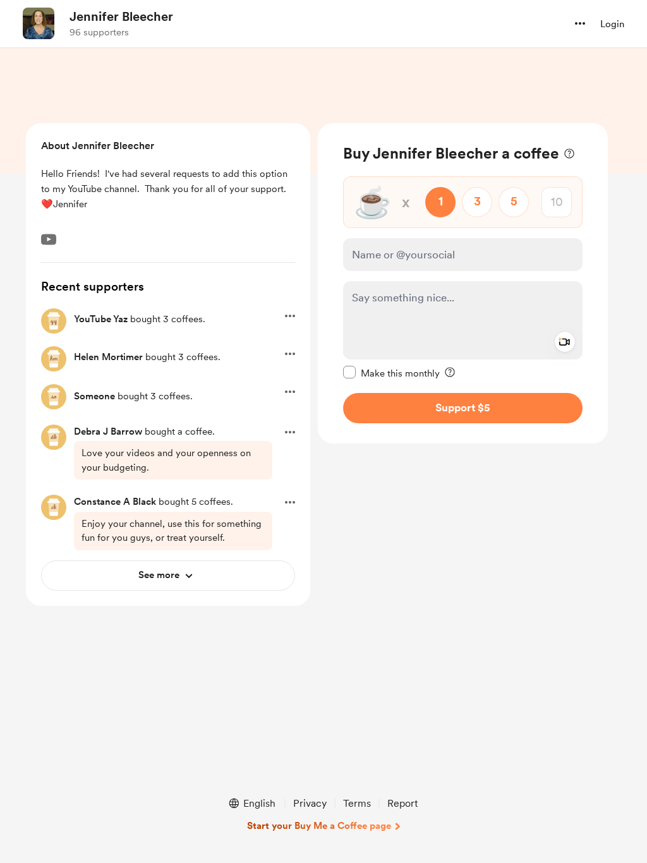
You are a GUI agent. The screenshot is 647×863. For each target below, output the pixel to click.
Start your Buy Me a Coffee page (319, 825)
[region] (463, 283)
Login (612, 24)
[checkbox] (391, 373)
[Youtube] (48, 239)
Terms (357, 803)
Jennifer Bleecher (121, 16)
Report (402, 803)
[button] (580, 23)
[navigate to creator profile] (38, 23)
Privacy (310, 803)
